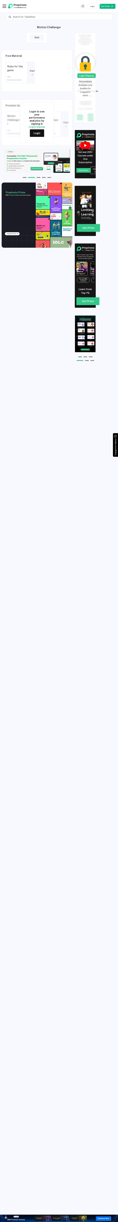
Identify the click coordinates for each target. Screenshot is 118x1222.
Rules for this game (15, 68)
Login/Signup (37, 126)
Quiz (36, 37)
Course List (96, 170)
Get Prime (105, 6)
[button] (25, 177)
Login (92, 6)
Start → (32, 72)
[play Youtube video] (85, 145)
